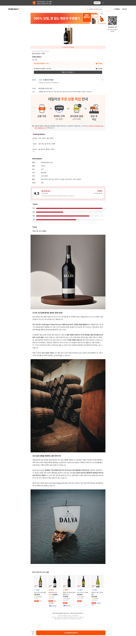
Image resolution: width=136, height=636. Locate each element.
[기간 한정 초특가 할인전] (68, 18)
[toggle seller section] (102, 80)
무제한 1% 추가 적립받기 (67, 72)
